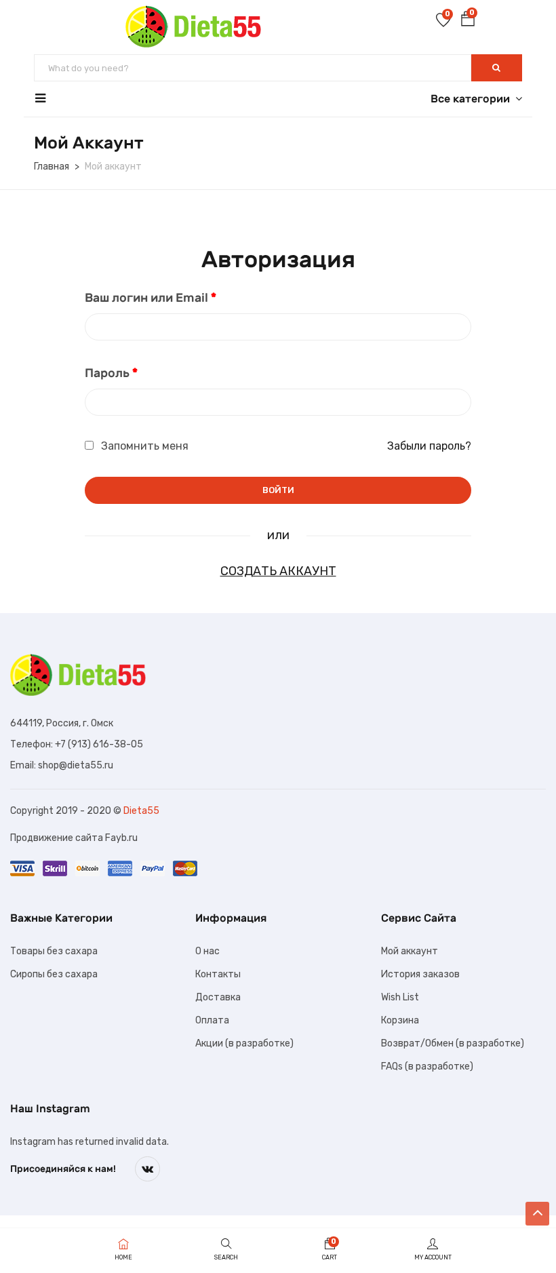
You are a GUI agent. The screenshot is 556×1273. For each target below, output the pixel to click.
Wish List (400, 997)
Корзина (400, 1020)
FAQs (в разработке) (427, 1066)
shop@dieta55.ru (75, 765)
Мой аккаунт (409, 951)
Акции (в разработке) (244, 1043)
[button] (468, 21)
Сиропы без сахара (54, 974)
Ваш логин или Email (150, 297)
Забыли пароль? (429, 445)
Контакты (218, 974)
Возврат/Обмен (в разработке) (452, 1043)
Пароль (111, 373)
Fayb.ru (121, 838)
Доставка (218, 997)
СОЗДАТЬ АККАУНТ (278, 571)
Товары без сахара (54, 951)
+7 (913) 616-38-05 (99, 744)
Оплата (212, 1020)
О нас (207, 951)
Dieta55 (141, 811)
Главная (51, 166)
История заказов (420, 974)
